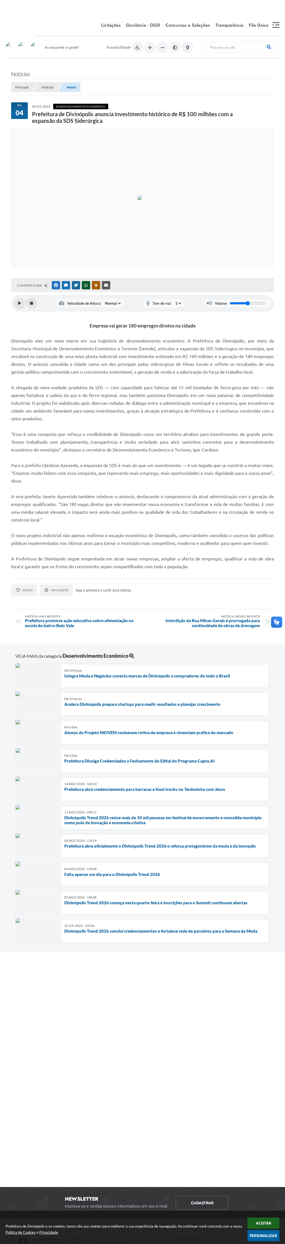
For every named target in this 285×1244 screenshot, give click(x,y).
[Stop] (31, 303)
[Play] (19, 303)
